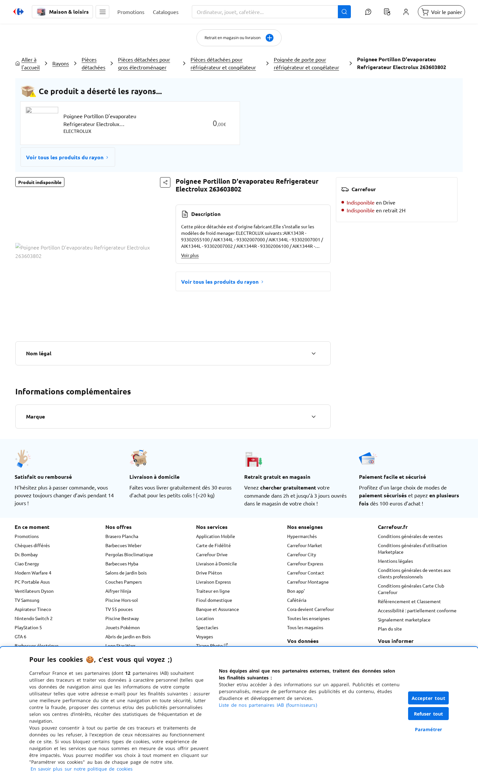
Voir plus (190, 255)
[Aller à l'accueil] (18, 11)
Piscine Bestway (122, 618)
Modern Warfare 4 (33, 572)
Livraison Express (213, 582)
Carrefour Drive (212, 554)
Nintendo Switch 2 (34, 618)
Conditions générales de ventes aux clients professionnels (414, 573)
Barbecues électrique (37, 645)
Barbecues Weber (123, 545)
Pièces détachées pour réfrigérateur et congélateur (223, 63)
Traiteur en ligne (213, 591)
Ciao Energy (27, 563)
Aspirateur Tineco (33, 609)
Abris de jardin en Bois (128, 636)
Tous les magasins (305, 627)
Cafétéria (296, 600)
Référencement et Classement (409, 601)
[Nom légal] (313, 353)
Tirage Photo (210, 645)
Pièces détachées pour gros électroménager (144, 63)
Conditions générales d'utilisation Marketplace (412, 548)
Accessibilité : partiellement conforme (417, 610)
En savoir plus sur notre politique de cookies (82, 769)
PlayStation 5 (28, 627)
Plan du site (390, 628)
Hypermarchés (302, 536)
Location (205, 618)
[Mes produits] (387, 11)
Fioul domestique (214, 600)
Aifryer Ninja (118, 591)
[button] (102, 11)
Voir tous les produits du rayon (64, 157)
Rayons (60, 63)
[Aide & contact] (368, 11)
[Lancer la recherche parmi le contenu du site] (344, 12)
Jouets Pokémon (122, 627)
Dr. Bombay (26, 554)
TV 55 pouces (119, 609)
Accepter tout (428, 698)
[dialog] (239, 713)
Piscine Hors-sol (121, 600)
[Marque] (313, 416)
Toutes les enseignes (308, 618)
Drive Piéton (209, 572)
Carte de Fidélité (213, 545)
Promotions (27, 536)
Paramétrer (428, 729)
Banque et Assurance (217, 609)
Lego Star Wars (120, 645)
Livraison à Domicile (216, 563)
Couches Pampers (123, 582)
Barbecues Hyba (121, 563)
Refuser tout (428, 714)
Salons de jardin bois (126, 572)
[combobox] (271, 11)
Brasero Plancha (121, 536)
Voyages (204, 636)
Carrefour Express (305, 563)
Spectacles (207, 627)
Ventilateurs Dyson (34, 591)
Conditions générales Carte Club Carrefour (411, 589)
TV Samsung (27, 600)
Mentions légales (395, 561)
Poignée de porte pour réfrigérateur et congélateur (306, 63)
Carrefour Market (304, 545)
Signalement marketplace (404, 619)
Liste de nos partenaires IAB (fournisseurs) (268, 705)
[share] (165, 182)
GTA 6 (20, 636)
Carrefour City (301, 554)
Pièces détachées (93, 63)
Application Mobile (215, 536)
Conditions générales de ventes (410, 536)
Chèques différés (32, 545)
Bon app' (296, 591)
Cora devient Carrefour (310, 609)
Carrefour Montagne (308, 582)
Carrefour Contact (305, 572)
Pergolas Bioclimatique (129, 554)
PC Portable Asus (32, 582)
